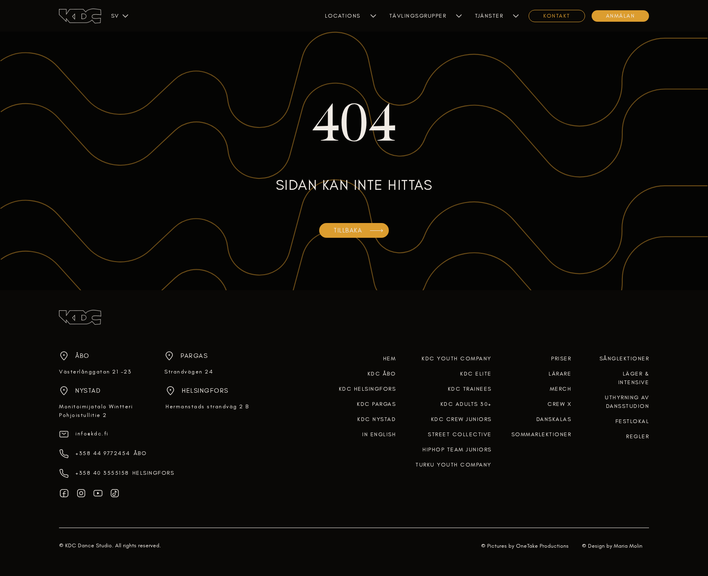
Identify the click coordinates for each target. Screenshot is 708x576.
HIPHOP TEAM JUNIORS (457, 449)
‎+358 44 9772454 (102, 453)
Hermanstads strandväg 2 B (207, 406)
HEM (389, 358)
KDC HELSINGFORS (367, 388)
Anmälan (620, 15)
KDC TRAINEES (470, 388)
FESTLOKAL (632, 421)
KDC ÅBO (382, 373)
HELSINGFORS (153, 472)
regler (637, 436)
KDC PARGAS (376, 404)
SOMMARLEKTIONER (541, 434)
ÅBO (140, 453)
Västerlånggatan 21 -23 (95, 371)
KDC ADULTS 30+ (466, 404)
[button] (114, 15)
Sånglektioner (624, 358)
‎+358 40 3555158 (102, 472)
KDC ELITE (476, 373)
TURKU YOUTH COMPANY (453, 464)
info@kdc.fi (92, 433)
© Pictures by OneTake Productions (525, 545)
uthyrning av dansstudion (627, 402)
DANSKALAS (554, 419)
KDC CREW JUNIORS (461, 419)
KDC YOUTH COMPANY (457, 358)
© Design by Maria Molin (612, 545)
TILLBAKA (348, 230)
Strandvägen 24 (188, 371)
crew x (559, 404)
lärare (560, 373)
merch (561, 388)
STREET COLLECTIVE (460, 434)
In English (379, 434)
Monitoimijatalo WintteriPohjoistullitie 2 (96, 411)
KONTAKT (556, 15)
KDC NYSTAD (376, 419)
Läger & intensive (633, 378)
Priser (561, 358)
